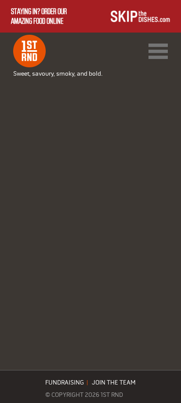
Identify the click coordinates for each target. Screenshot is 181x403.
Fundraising (64, 383)
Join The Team (114, 383)
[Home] (29, 51)
